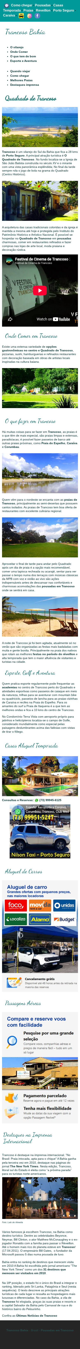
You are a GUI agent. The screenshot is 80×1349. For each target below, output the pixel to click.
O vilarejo (17, 47)
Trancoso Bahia (17, 1330)
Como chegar (19, 75)
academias (9, 687)
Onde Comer (19, 51)
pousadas (64, 238)
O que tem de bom (23, 56)
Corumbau (12, 446)
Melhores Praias (21, 80)
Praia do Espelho (53, 443)
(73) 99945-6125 (50, 800)
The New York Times (24, 1166)
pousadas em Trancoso (58, 586)
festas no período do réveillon (54, 654)
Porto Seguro (15, 155)
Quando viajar (20, 71)
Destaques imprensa (24, 84)
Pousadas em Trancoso (57, 1330)
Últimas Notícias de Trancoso (36, 1315)
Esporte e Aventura (23, 60)
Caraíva (72, 443)
